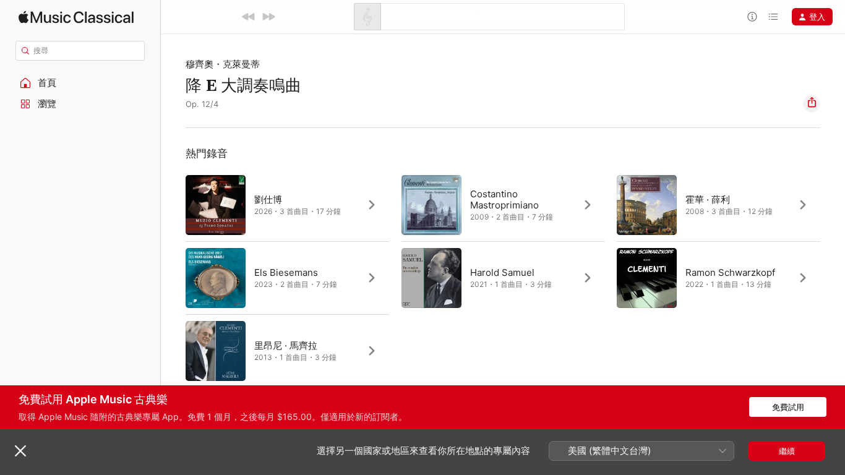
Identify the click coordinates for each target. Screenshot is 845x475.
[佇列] (773, 16)
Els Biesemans (286, 272)
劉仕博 (268, 199)
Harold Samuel (502, 272)
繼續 (787, 451)
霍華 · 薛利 (707, 199)
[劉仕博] (287, 204)
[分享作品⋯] (811, 104)
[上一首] (249, 17)
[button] (80, 83)
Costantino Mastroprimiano (504, 199)
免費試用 (788, 407)
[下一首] (268, 17)
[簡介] (752, 16)
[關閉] (20, 450)
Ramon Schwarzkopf (730, 272)
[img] (76, 17)
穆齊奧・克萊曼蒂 (223, 64)
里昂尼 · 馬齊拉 (285, 345)
